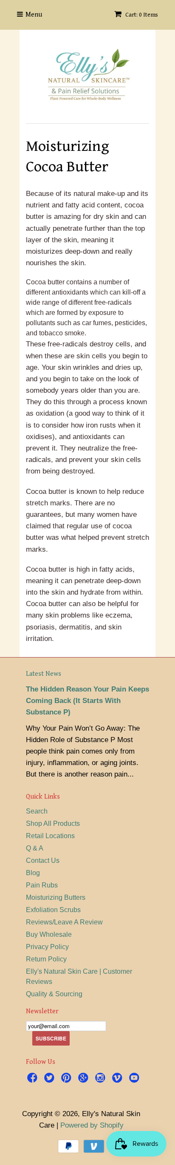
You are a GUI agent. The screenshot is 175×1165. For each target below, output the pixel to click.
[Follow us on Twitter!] (50, 1079)
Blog (33, 872)
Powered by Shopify (92, 1125)
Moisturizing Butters (55, 897)
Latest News (43, 674)
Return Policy (46, 959)
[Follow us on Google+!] (84, 1079)
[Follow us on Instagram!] (101, 1079)
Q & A (34, 848)
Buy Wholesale (49, 934)
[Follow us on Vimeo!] (118, 1079)
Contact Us (42, 860)
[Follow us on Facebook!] (33, 1079)
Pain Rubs (42, 885)
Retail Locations (50, 835)
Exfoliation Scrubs (53, 909)
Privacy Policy (47, 946)
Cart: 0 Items (141, 14)
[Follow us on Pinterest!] (67, 1079)
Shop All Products (53, 823)
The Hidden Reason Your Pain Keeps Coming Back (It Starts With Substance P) (87, 700)
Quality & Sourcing (54, 994)
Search (37, 811)
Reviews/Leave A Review (64, 922)
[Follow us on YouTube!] (135, 1079)
